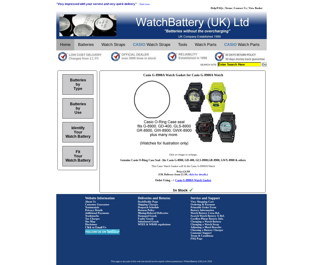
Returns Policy (146, 210)
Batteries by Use (78, 108)
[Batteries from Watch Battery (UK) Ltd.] (161, 38)
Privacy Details (94, 210)
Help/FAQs (217, 8)
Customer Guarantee (97, 204)
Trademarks (92, 215)
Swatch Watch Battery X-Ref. (208, 215)
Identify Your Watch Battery (78, 132)
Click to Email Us (95, 227)
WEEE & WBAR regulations (154, 224)
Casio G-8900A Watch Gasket (193, 180)
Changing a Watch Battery (206, 221)
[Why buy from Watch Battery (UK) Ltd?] (161, 61)
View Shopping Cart (202, 201)
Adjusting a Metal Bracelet (206, 227)
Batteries (86, 44)
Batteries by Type (78, 84)
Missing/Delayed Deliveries (153, 213)
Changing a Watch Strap (205, 224)
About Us (90, 201)
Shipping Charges (148, 204)
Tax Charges (92, 218)
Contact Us (240, 8)
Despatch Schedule (148, 207)
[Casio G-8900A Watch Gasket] (183, 149)
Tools (182, 44)
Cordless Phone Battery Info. (207, 218)
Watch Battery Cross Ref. (205, 213)
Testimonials (92, 207)
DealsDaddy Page (148, 201)
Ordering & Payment (203, 204)
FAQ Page (196, 238)
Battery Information (202, 210)
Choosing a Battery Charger (207, 230)
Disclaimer (91, 224)
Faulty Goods (145, 218)
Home (65, 44)
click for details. (198, 174)
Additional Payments (97, 213)
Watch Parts (206, 44)
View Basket (255, 8)
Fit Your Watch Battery (78, 156)
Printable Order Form (203, 207)
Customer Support (201, 232)
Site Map (90, 221)
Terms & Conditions (202, 235)
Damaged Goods (147, 215)
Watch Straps (113, 44)
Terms (228, 8)
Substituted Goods (148, 221)
